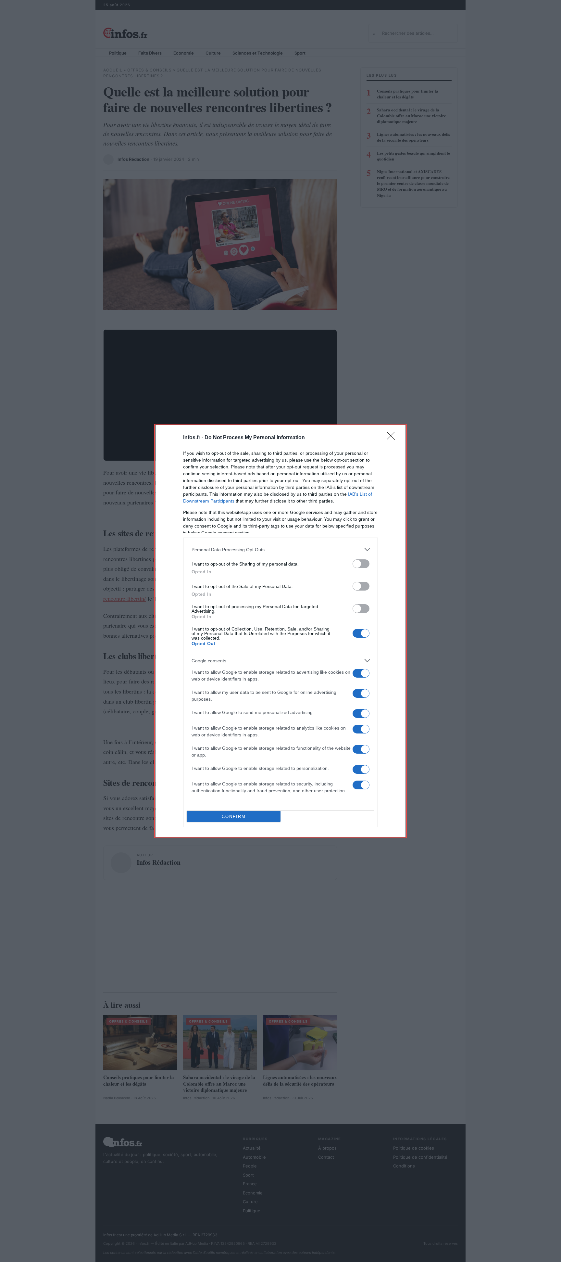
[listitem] (280, 549)
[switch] (361, 563)
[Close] (393, 438)
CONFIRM (234, 816)
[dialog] (280, 631)
